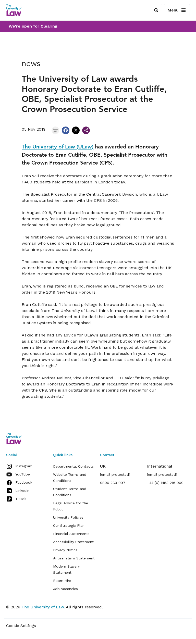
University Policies (68, 517)
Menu (172, 10)
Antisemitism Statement (74, 558)
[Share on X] (76, 130)
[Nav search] (156, 10)
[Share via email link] (86, 130)
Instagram (23, 466)
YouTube (22, 474)
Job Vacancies (65, 589)
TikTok (20, 499)
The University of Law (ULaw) (57, 146)
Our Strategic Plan (68, 525)
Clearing (49, 26)
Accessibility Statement (73, 542)
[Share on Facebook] (65, 130)
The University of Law (42, 607)
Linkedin (22, 490)
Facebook (23, 482)
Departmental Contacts (73, 466)
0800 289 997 (112, 483)
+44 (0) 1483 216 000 (165, 483)
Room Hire (62, 581)
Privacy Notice (65, 550)
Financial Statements (71, 534)
